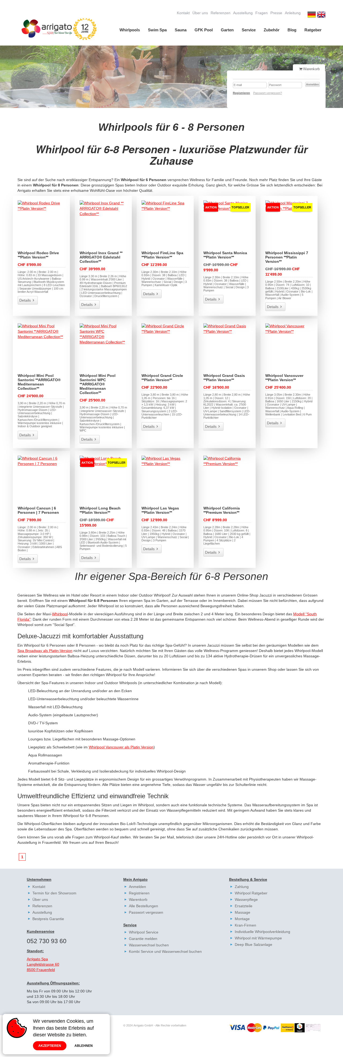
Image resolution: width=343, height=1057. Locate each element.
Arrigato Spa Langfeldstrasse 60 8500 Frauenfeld (43, 964)
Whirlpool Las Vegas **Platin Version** (160, 510)
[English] (321, 15)
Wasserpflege (246, 899)
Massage (242, 912)
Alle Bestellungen (143, 906)
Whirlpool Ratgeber (251, 893)
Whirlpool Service (143, 932)
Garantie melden (143, 938)
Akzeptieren (49, 1046)
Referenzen (220, 13)
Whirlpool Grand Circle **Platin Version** (162, 377)
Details (25, 300)
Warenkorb (138, 899)
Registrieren (139, 893)
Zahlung (242, 886)
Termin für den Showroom (54, 893)
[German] (311, 15)
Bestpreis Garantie (48, 919)
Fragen (261, 13)
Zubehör (271, 30)
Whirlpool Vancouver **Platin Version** (284, 377)
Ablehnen (83, 1046)
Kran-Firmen (245, 925)
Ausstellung (243, 13)
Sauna (181, 30)
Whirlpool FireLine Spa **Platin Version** (162, 255)
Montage (242, 919)
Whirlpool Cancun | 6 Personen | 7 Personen (38, 510)
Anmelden (137, 886)
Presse (276, 13)
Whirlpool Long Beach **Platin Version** (100, 510)
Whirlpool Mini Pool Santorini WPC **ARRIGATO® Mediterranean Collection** (97, 384)
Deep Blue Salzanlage (253, 944)
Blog (292, 30)
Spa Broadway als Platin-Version (44, 651)
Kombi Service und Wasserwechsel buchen (165, 951)
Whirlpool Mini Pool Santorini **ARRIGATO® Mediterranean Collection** (39, 382)
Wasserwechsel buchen (149, 945)
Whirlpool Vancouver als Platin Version (121, 747)
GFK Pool (204, 30)
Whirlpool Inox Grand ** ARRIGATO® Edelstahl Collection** (101, 257)
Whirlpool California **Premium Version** (221, 510)
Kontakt (183, 13)
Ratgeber (313, 30)
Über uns (200, 13)
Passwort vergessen (146, 912)
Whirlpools (130, 30)
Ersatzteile (243, 906)
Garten (227, 30)
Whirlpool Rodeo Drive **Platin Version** (38, 255)
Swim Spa (157, 30)
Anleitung (293, 13)
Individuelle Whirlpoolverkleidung (262, 931)
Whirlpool (60, 614)
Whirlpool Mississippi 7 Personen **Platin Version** (286, 257)
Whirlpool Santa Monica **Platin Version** (225, 255)
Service (249, 30)
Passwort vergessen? (267, 93)
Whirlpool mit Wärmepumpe (258, 938)
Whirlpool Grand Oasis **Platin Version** (224, 377)
